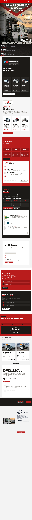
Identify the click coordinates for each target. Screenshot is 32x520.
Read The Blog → (6, 381)
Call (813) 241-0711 (16, 208)
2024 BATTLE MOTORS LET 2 (21, 352)
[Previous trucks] (27, 342)
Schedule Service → (6, 308)
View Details (13, 359)
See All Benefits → (24, 180)
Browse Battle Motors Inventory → (9, 93)
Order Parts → (5, 287)
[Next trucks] (29, 342)
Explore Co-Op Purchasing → (8, 208)
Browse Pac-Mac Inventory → (8, 132)
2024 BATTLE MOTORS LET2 (7, 352)
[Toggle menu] (29, 1)
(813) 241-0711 (16, 329)
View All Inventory (16, 363)
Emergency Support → (16, 332)
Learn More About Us (21, 432)
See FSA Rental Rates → (9, 262)
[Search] (27, 1)
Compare (10, 359)
